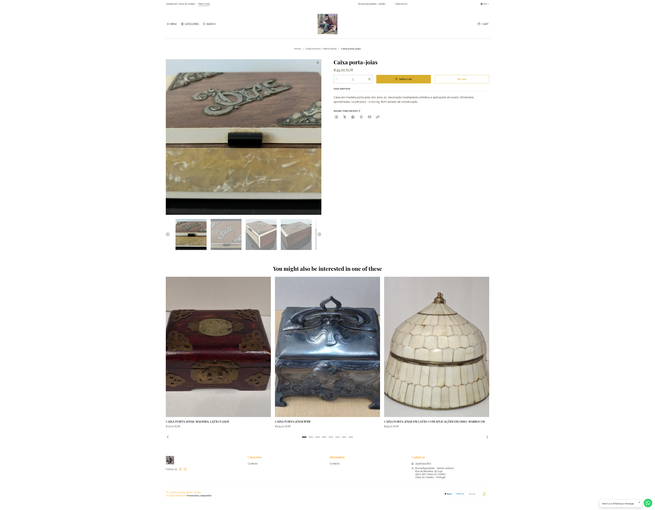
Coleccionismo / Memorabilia (321, 49)
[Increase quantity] (369, 79)
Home (297, 49)
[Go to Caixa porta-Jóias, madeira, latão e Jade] (218, 347)
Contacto (253, 463)
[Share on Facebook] (336, 117)
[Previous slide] (168, 234)
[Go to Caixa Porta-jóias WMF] (327, 347)
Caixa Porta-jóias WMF (293, 421)
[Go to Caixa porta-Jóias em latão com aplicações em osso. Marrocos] (436, 347)
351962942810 (423, 463)
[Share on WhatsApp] (353, 117)
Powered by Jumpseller (199, 495)
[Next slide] (318, 234)
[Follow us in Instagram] (180, 469)
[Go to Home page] (327, 24)
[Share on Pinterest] (361, 117)
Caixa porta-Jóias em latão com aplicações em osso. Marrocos (434, 421)
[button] (304, 437)
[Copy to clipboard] (378, 117)
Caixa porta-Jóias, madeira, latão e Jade (197, 421)
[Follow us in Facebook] (185, 469)
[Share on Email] (369, 117)
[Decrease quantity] (337, 79)
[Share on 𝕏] (345, 117)
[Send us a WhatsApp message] (648, 503)
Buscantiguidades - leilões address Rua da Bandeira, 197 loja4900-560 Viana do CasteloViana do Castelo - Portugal (434, 473)
